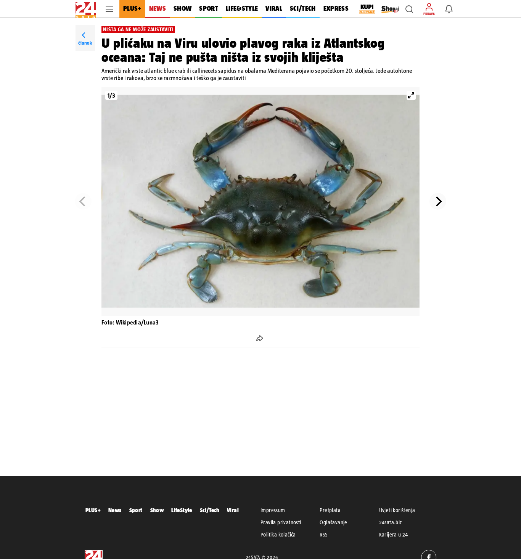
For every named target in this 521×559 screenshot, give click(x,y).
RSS (323, 535)
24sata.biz (390, 522)
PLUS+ (93, 510)
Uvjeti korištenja (397, 510)
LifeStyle (181, 510)
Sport (136, 510)
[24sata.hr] (86, 9)
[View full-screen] (411, 95)
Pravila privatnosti (280, 522)
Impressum (272, 510)
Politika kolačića (278, 535)
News (115, 510)
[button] (409, 9)
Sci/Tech (209, 510)
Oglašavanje (333, 522)
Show (157, 510)
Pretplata (330, 510)
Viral (233, 510)
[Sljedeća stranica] (437, 201)
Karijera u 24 (393, 535)
